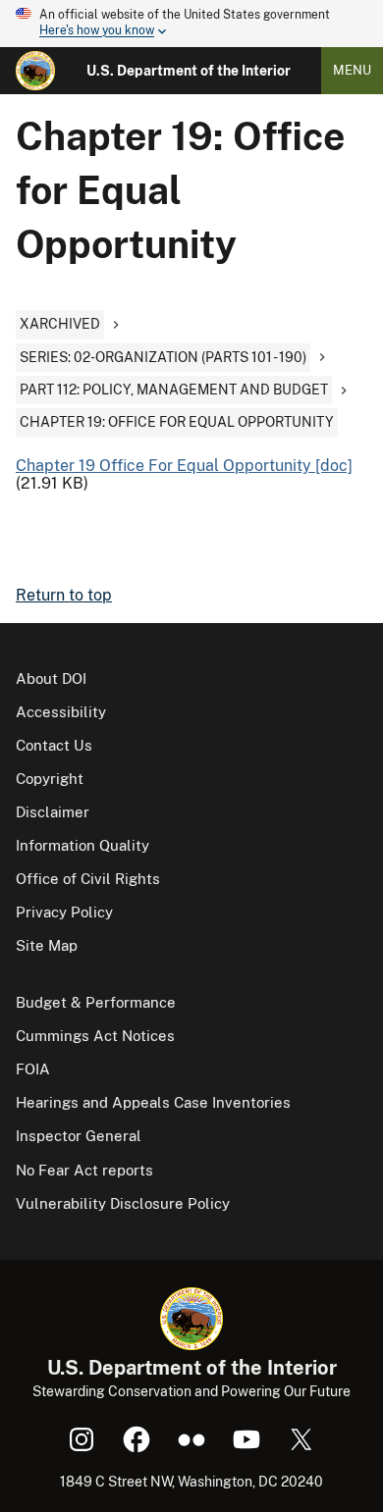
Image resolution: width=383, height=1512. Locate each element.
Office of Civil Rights (88, 878)
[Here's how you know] (191, 23)
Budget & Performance (96, 1002)
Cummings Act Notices (95, 1035)
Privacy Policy (64, 912)
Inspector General (78, 1135)
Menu (352, 70)
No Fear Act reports (84, 1170)
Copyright (49, 778)
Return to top (64, 595)
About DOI (51, 678)
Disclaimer (52, 812)
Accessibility (61, 712)
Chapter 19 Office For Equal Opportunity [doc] (184, 465)
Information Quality (82, 845)
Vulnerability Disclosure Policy (123, 1203)
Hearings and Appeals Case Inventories (153, 1102)
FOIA (33, 1069)
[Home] (35, 70)
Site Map (47, 945)
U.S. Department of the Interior (188, 70)
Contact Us (54, 745)
